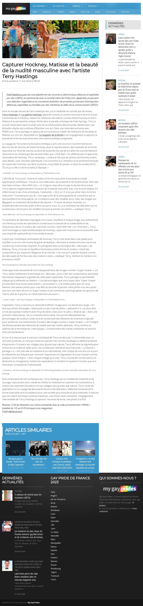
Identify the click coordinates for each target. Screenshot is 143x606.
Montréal (125, 12)
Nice (53, 554)
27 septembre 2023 (39, 468)
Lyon (53, 528)
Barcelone (85, 12)
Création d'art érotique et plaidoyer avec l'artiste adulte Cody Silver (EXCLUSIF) (62, 463)
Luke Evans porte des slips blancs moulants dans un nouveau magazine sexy (26, 576)
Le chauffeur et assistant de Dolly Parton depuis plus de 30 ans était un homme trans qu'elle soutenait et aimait (129, 89)
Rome (97, 12)
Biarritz (54, 506)
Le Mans (55, 532)
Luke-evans (38, 561)
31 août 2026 (123, 70)
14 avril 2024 (62, 471)
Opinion (121, 34)
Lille (52, 524)
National (122, 80)
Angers (54, 495)
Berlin (72, 12)
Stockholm (110, 12)
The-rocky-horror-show (25, 567)
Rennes (54, 561)
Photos (27, 564)
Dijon (53, 517)
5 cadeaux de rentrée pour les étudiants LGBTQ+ (28, 496)
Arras (53, 503)
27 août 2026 (20, 594)
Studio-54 (37, 564)
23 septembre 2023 (85, 471)
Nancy (53, 546)
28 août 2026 (20, 512)
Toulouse (55, 575)
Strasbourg (56, 568)
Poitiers (54, 557)
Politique (18, 491)
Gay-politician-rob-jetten (25, 522)
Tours (53, 579)
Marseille (55, 535)
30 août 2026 (123, 110)
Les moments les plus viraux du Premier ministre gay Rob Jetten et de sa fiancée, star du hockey (29, 534)
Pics (31, 564)
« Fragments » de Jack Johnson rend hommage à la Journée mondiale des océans (85, 463)
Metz (53, 539)
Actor (17, 561)
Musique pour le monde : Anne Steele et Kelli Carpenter (15, 461)
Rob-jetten (33, 525)
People (21, 564)
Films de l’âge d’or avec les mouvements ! (39, 461)
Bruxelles (47, 12)
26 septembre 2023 (16, 468)
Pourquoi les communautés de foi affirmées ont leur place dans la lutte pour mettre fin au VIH (129, 166)
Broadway (24, 561)
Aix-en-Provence (58, 499)
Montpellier (56, 543)
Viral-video (24, 528)
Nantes (54, 550)
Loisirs (31, 561)
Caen (53, 513)
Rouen (54, 565)
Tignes (54, 572)
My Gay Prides (34, 602)
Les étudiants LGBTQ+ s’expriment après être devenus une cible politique (128, 128)
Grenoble (55, 521)
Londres (60, 12)
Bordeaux (55, 510)
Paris (35, 12)
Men (16, 564)
